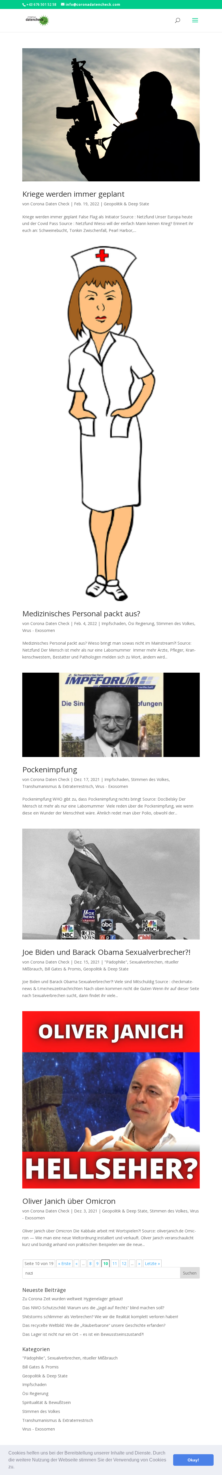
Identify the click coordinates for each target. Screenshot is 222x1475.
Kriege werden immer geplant (73, 194)
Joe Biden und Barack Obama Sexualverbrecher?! (106, 952)
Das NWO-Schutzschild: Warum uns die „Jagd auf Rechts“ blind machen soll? (93, 1307)
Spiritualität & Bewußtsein (46, 1402)
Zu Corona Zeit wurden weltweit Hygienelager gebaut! (72, 1298)
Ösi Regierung (141, 623)
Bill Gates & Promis (63, 969)
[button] (16, 1467)
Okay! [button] (193, 1460)
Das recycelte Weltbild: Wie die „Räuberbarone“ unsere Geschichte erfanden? (93, 1325)
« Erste (64, 1263)
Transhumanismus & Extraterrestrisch (57, 786)
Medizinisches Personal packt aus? (81, 613)
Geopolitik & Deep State (126, 204)
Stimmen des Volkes (175, 623)
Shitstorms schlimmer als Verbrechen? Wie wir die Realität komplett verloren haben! (100, 1316)
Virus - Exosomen (38, 630)
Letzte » (152, 1263)
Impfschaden (113, 623)
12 (124, 1263)
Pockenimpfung (49, 769)
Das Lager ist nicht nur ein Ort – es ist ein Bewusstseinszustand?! (83, 1334)
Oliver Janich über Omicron (69, 1201)
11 (114, 1263)
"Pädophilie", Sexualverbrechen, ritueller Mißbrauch (70, 1358)
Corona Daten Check (49, 204)
